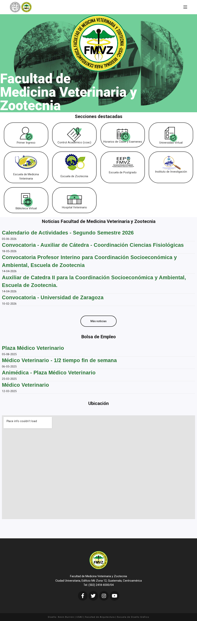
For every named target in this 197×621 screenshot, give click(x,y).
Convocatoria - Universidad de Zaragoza (53, 297)
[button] (98, 321)
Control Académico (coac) (74, 142)
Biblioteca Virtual (26, 208)
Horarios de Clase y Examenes (122, 141)
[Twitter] (93, 596)
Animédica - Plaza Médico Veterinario (49, 373)
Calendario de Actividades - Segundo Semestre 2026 (68, 233)
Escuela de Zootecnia (74, 176)
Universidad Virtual (171, 142)
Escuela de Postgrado (123, 172)
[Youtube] (114, 596)
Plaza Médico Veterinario (33, 348)
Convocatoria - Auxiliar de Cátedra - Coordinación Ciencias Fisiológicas (93, 245)
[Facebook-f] (83, 596)
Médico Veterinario (25, 385)
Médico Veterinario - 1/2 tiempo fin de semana (59, 360)
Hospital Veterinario (74, 207)
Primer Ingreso (26, 142)
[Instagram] (104, 596)
